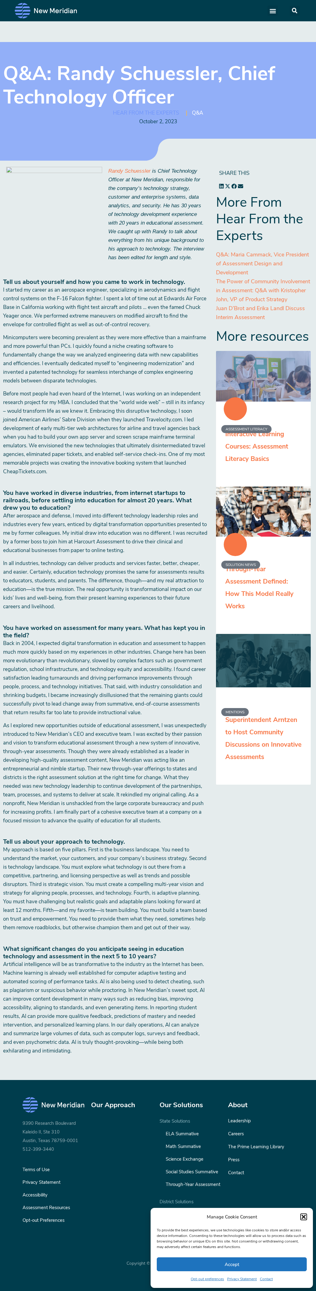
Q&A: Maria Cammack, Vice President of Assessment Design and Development (262, 263)
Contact (266, 1278)
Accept (232, 1264)
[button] (304, 1217)
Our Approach (113, 1105)
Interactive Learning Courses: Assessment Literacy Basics (256, 446)
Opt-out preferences (207, 1278)
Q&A (197, 112)
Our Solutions (181, 1105)
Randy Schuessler (129, 171)
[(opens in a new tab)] (263, 660)
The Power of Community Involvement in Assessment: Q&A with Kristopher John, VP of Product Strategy (263, 290)
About (237, 1105)
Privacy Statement (242, 1278)
